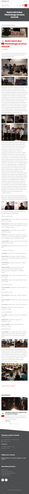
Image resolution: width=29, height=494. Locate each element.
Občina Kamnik (4, 469)
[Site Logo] (5, 5)
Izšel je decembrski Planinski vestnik (16, 413)
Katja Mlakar (5, 49)
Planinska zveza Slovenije (6, 470)
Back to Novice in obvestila (9, 25)
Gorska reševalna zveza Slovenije (8, 472)
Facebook (2, 479)
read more (7, 420)
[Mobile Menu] (25, 5)
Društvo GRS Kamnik (5, 474)
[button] (20, 5)
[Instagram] (27, 1)
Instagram (6, 479)
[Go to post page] (14, 404)
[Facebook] (24, 1)
